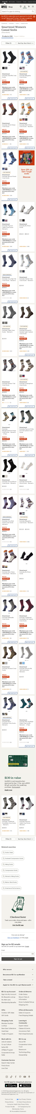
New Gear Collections (8, 1028)
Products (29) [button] (7, 36)
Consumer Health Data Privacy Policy (18, 1104)
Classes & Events (24, 1028)
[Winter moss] (3, 663)
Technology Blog (24, 1052)
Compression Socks (11, 870)
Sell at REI (4, 1047)
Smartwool (4, 23)
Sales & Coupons (24, 1013)
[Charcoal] (26, 119)
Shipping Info (23, 1005)
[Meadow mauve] (6, 220)
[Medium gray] (6, 68)
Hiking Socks (9, 864)
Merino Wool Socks (11, 882)
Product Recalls (10, 1106)
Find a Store (5, 1065)
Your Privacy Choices (24, 1099)
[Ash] (20, 119)
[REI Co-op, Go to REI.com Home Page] (4, 6)
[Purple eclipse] (20, 513)
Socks (17, 23)
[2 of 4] (26, 660)
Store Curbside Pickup (26, 1002)
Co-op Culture (6, 1044)
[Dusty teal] (23, 513)
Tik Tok (11, 1076)
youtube (24, 1076)
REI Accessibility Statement (18, 1111)
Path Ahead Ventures (26, 1034)
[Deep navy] (3, 220)
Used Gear (4, 1031)
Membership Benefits (8, 1002)
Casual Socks (24, 23)
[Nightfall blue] (3, 169)
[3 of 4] (27, 660)
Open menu (33, 6)
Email (3, 950)
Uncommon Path (24, 1031)
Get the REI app (18, 925)
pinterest (20, 1076)
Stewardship (23, 1055)
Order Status (23, 994)
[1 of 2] (8, 65)
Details (27, 946)
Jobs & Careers (6, 1042)
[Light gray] (6, 169)
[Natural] (3, 323)
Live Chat (4, 1068)
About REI (22, 1042)
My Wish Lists (6, 1000)
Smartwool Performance (12, 888)
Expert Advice (19, 36)
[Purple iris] (23, 476)
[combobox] (18, 11)
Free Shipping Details (26, 1015)
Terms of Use (9, 1099)
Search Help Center (8, 1063)
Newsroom (22, 1049)
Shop (10, 7)
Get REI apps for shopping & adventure (18, 1082)
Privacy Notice (9, 1102)
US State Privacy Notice (24, 1102)
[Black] (3, 68)
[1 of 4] (25, 660)
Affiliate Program (7, 1050)
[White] (23, 68)
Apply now (8, 790)
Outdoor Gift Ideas (7, 1013)
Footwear (11, 23)
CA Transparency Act (24, 1106)
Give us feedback (13, 937)
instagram (6, 1076)
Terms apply (16, 787)
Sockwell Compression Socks (14, 858)
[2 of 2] (9, 65)
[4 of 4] (28, 660)
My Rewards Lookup (8, 997)
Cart (29, 6)
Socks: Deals (9, 852)
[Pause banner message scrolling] (34, 16)
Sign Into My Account (8, 994)
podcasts (29, 1076)
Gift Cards (4, 1015)
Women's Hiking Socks (12, 876)
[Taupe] (23, 119)
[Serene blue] (20, 68)
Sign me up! (18, 959)
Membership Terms (18, 1109)
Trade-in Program (7, 1034)
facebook (15, 1076)
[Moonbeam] (20, 476)
